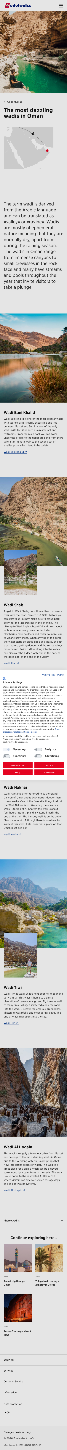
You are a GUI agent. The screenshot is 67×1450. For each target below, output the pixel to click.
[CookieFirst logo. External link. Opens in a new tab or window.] (4, 678)
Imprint (60, 675)
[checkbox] (38, 749)
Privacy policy (48, 675)
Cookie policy (30, 732)
